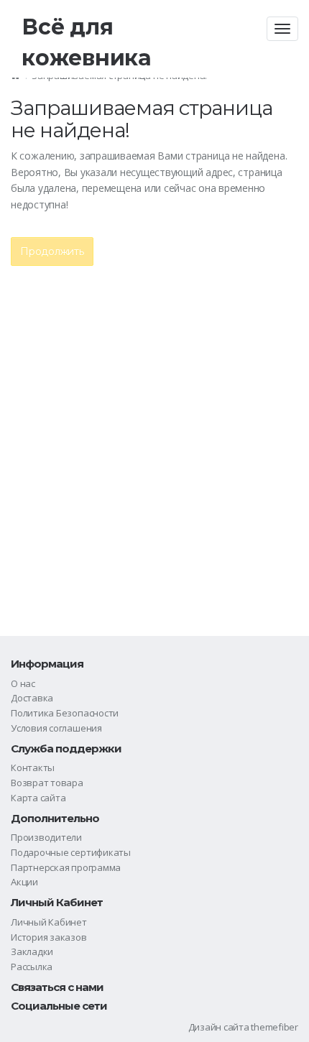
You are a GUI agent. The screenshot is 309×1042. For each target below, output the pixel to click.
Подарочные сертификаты (71, 852)
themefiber (274, 1026)
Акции (24, 881)
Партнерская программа (66, 867)
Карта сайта (38, 797)
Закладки (32, 951)
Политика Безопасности (65, 712)
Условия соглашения (56, 727)
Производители (46, 837)
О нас (23, 683)
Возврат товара (47, 782)
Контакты (33, 767)
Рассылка (31, 966)
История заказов (49, 937)
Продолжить (52, 251)
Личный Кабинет (49, 922)
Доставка (32, 697)
